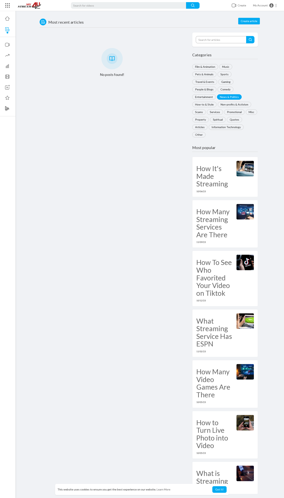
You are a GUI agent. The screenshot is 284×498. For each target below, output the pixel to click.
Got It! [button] (219, 489)
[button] (265, 5)
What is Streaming (212, 477)
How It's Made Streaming (212, 176)
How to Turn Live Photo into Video (212, 434)
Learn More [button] (163, 489)
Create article (249, 21)
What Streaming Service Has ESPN (214, 332)
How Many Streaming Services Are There (213, 223)
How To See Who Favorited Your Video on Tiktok (214, 277)
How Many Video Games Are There (213, 383)
